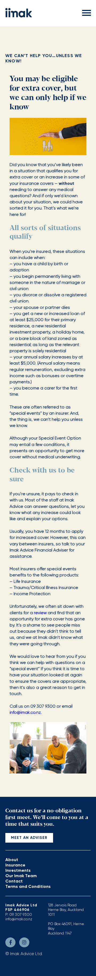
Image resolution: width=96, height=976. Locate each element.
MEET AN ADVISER (29, 837)
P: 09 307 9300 (18, 914)
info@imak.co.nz (18, 919)
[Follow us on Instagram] (24, 942)
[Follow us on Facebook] (10, 942)
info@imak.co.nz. (26, 712)
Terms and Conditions (28, 886)
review (40, 612)
